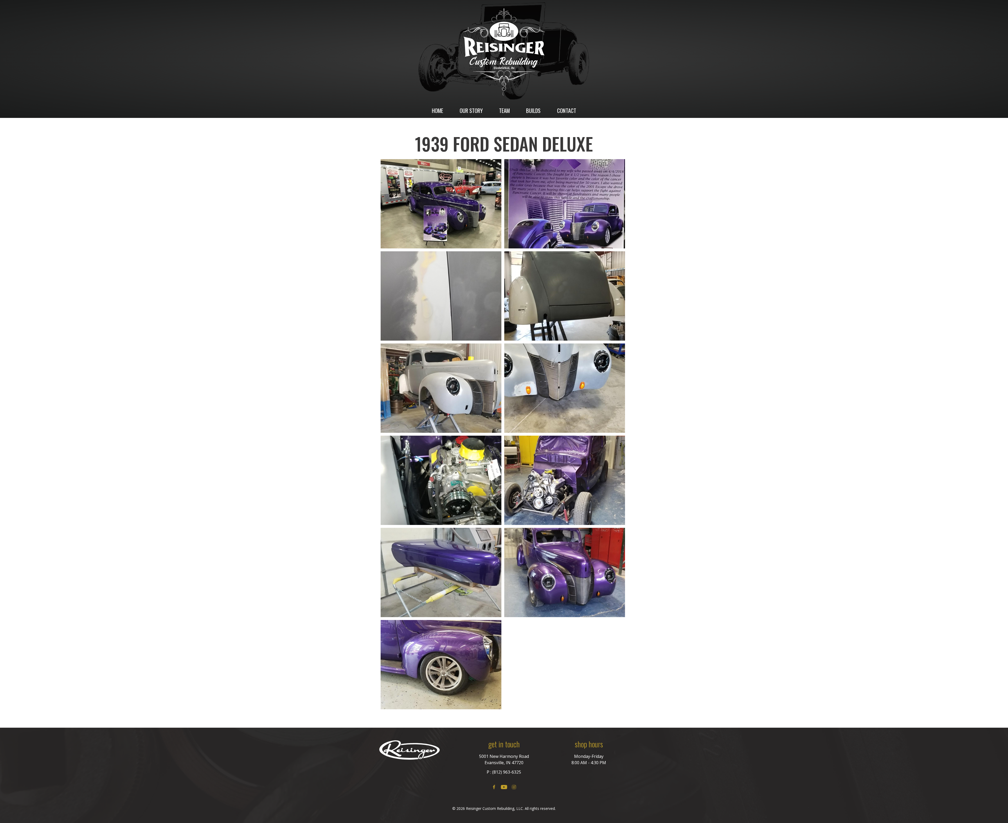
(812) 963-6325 (506, 772)
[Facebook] (494, 787)
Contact (566, 110)
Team (504, 110)
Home (437, 110)
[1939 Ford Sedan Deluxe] (441, 203)
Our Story (471, 110)
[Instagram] (514, 787)
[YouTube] (504, 787)
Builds (533, 110)
